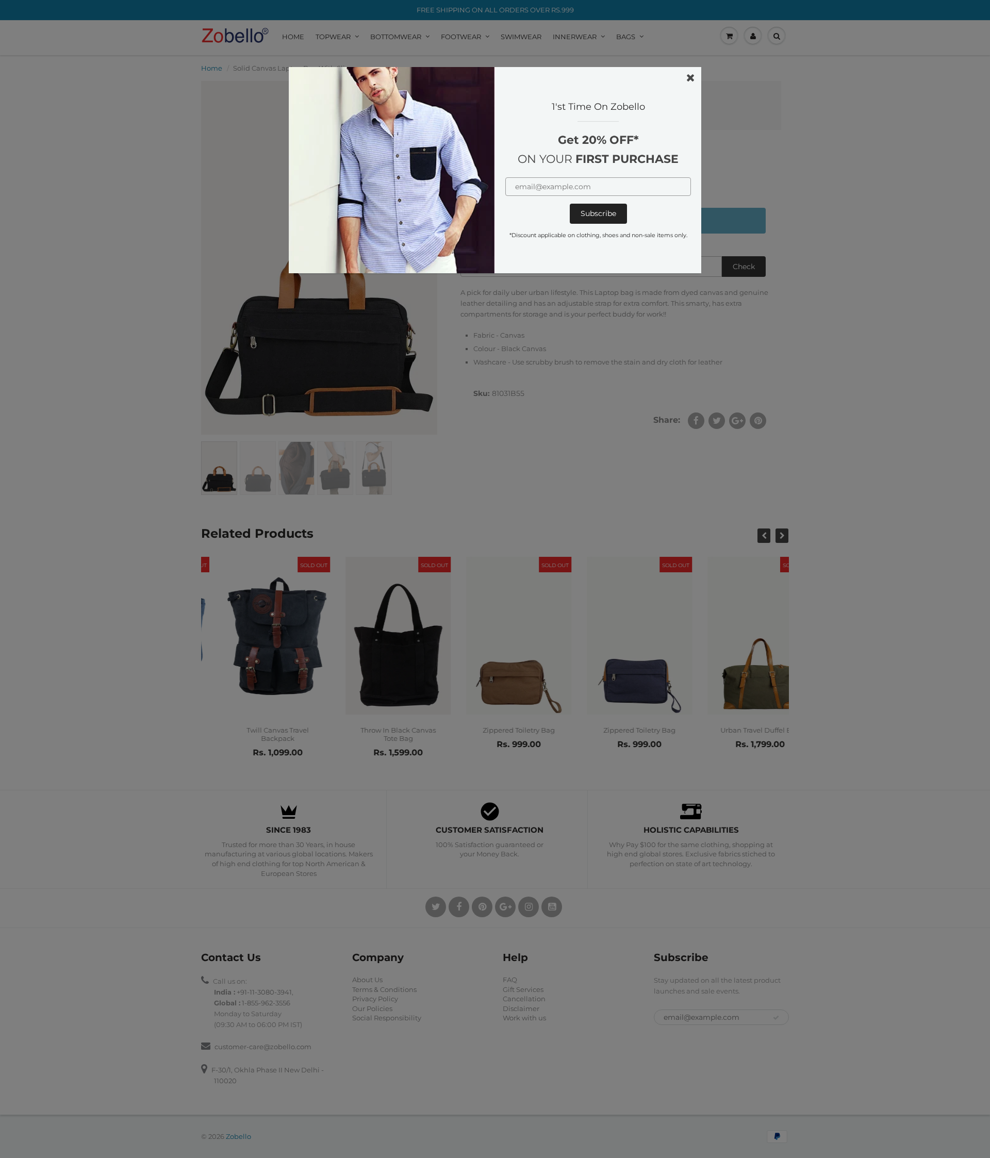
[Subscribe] (598, 214)
